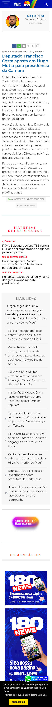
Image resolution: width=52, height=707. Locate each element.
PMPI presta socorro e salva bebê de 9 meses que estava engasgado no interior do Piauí (27, 440)
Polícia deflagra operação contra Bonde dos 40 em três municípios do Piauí (25, 335)
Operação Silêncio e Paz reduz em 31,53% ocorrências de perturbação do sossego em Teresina (27, 419)
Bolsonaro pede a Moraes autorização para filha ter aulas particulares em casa (22, 263)
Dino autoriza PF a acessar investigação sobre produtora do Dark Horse (26, 475)
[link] (14, 46)
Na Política (35, 16)
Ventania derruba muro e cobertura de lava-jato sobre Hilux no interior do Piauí (27, 458)
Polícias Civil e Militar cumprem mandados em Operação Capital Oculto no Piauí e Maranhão (26, 378)
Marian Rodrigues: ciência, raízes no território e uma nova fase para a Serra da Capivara (26, 399)
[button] (25, 695)
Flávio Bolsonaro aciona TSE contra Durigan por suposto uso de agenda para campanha (26, 247)
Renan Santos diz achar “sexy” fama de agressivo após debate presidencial (25, 278)
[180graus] (18, 4)
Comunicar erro (26, 205)
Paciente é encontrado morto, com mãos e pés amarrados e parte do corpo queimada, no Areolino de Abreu (26, 355)
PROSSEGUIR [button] (18, 702)
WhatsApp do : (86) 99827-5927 (27, 199)
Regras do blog (35, 23)
